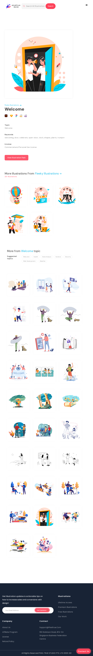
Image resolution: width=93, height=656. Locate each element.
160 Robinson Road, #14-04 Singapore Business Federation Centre (53, 635)
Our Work (62, 616)
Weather (42, 261)
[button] (87, 5)
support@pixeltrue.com (50, 627)
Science (58, 257)
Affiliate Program (9, 632)
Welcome (26, 257)
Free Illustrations (65, 612)
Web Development (29, 261)
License (5, 636)
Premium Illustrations (67, 607)
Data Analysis (46, 257)
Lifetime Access (65, 602)
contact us (83, 651)
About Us (6, 627)
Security (68, 257)
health (36, 257)
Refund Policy (8, 641)
